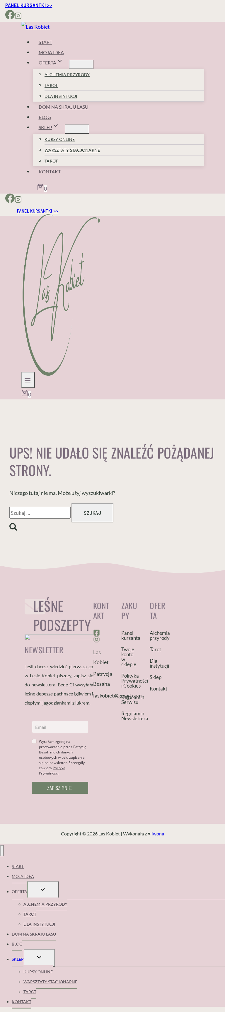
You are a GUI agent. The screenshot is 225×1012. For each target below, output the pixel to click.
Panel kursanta (129, 635)
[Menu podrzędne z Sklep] (77, 129)
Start (45, 42)
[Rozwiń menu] (28, 380)
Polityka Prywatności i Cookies (129, 681)
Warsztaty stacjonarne (72, 150)
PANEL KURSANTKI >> (28, 5)
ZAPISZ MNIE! (60, 787)
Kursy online (60, 139)
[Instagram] (18, 17)
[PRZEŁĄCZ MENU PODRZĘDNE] (43, 890)
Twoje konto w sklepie (128, 656)
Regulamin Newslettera (129, 716)
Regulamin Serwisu (129, 699)
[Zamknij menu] (2, 850)
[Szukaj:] (40, 513)
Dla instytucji (61, 96)
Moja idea (51, 52)
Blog (45, 117)
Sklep (155, 677)
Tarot (51, 85)
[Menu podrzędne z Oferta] (81, 64)
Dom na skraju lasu (63, 107)
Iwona (157, 833)
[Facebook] (10, 17)
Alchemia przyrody (67, 74)
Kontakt (50, 171)
